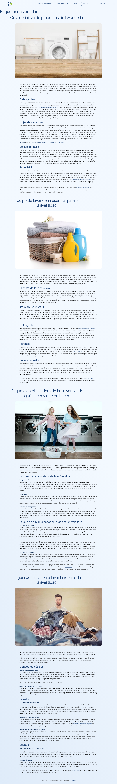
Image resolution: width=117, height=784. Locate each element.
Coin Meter (68, 567)
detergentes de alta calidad (86, 328)
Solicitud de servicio (88, 4)
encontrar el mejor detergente (82, 724)
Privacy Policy (72, 780)
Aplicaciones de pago (63, 4)
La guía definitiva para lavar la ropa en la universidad (47, 142)
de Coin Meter (75, 770)
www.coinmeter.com (82, 187)
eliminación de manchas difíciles (81, 179)
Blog (75, 4)
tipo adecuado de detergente (47, 107)
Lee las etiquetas (78, 351)
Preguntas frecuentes (45, 4)
